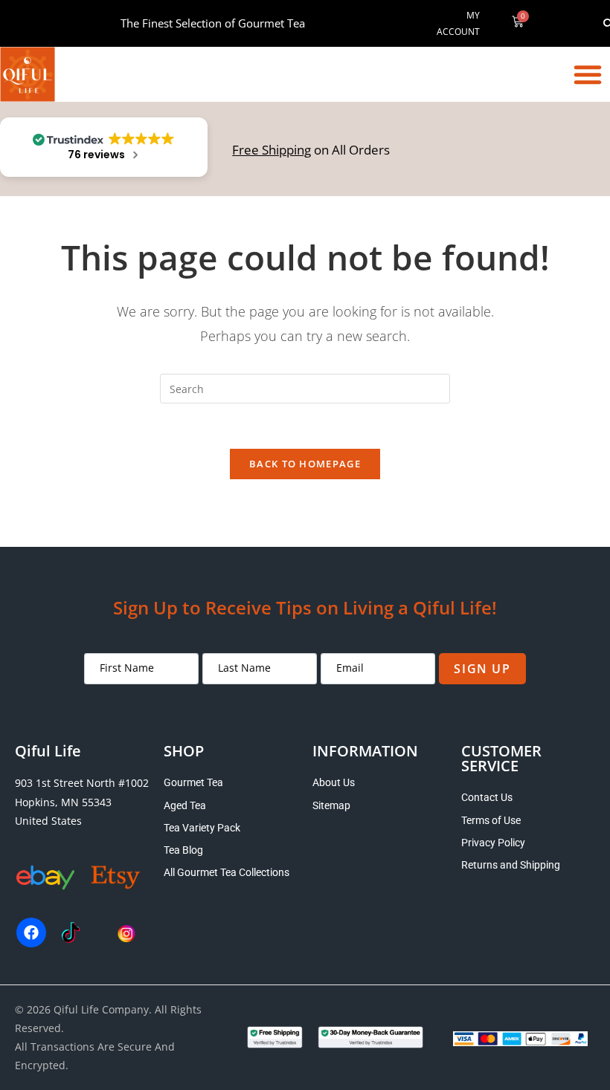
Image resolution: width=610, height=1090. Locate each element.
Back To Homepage (305, 463)
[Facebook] (31, 932)
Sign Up (482, 669)
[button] (587, 74)
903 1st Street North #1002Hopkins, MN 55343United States (82, 801)
